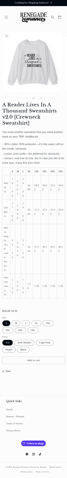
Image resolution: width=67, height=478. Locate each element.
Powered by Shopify (38, 467)
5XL (33, 330)
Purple (9, 349)
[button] (6, 17)
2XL (48, 323)
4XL (20, 330)
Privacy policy (27, 472)
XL (36, 323)
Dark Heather (24, 342)
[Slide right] (40, 98)
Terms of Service (14, 423)
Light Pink (44, 342)
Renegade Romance (21, 467)
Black (23, 349)
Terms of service (42, 472)
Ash (8, 342)
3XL (8, 330)
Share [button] (8, 371)
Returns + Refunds (15, 416)
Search (9, 409)
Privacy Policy (13, 430)
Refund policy (55, 467)
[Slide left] (26, 98)
